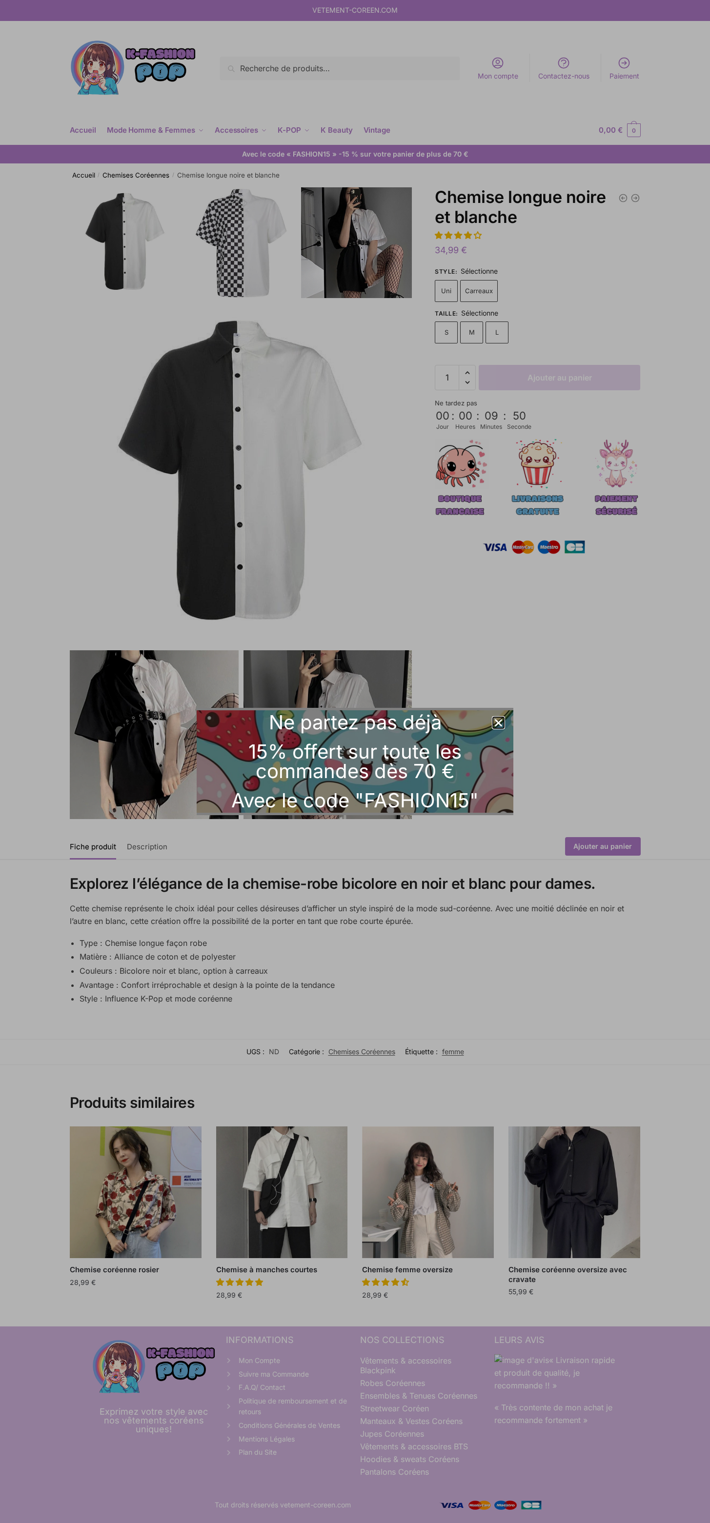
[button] (498, 723)
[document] (355, 761)
